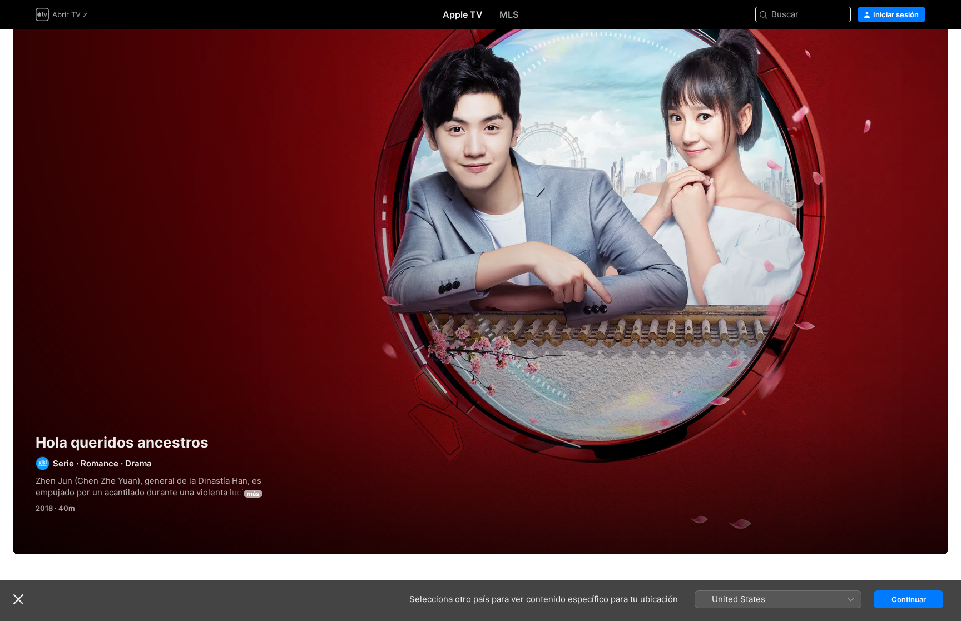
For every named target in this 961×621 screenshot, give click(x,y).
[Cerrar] (18, 599)
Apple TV (463, 14)
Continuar (908, 599)
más (253, 494)
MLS (508, 14)
